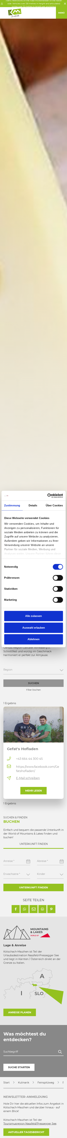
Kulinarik (23, 1082)
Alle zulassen (33, 615)
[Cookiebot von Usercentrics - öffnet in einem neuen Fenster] (48, 495)
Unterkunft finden (33, 887)
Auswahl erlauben (33, 627)
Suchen (33, 683)
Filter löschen (33, 689)
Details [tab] (33, 505)
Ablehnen (33, 639)
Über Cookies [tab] (54, 505)
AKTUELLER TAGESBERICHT (26, 1132)
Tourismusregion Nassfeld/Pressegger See (29, 1123)
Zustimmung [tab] (12, 505)
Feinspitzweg (46, 1082)
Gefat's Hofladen (22, 749)
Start (6, 1082)
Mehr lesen (33, 790)
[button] (16, 909)
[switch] (58, 578)
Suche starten (19, 1067)
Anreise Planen (19, 1012)
